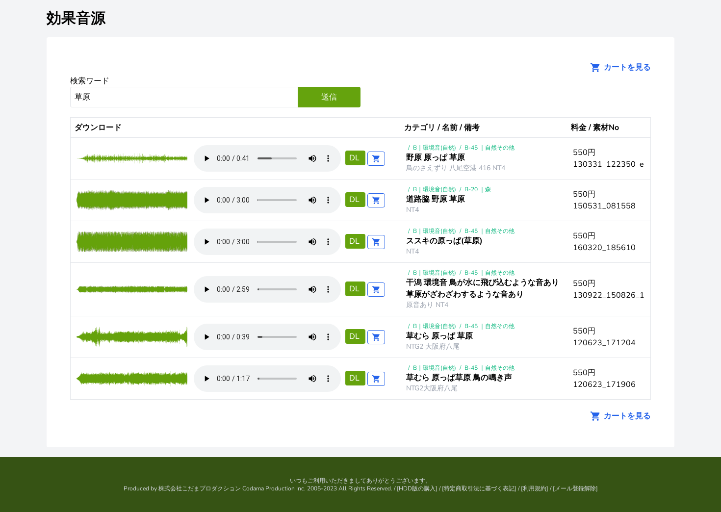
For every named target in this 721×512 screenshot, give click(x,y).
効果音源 (76, 18)
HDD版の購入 (417, 488)
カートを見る (626, 67)
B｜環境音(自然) (434, 148)
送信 (329, 97)
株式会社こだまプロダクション (199, 488)
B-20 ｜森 (477, 189)
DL (355, 158)
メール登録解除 (575, 488)
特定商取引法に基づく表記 (479, 488)
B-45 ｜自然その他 (489, 148)
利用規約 (534, 488)
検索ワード (89, 81)
